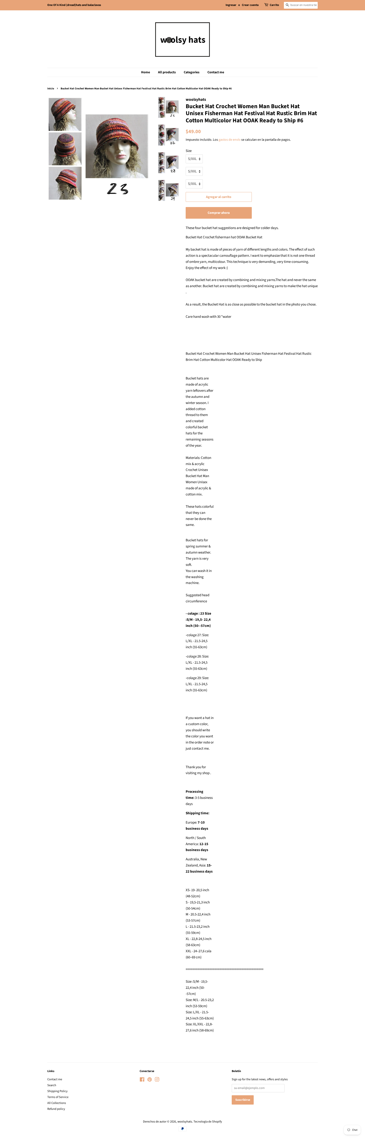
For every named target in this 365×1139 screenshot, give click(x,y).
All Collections (56, 1103)
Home (145, 72)
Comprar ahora (219, 212)
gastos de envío (230, 139)
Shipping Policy (57, 1091)
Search (51, 1085)
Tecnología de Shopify (207, 1121)
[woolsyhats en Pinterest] (149, 1080)
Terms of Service (57, 1097)
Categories (191, 72)
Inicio (50, 88)
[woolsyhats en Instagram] (157, 1080)
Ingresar (231, 5)
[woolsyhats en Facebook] (142, 1080)
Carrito (274, 5)
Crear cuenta (250, 5)
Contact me (215, 72)
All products (167, 72)
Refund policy (56, 1109)
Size (189, 150)
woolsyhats (184, 1121)
